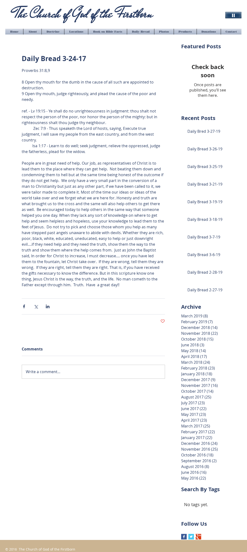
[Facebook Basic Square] (184, 536)
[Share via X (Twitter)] (36, 306)
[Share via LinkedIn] (47, 306)
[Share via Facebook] (24, 306)
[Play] (233, 15)
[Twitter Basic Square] (191, 536)
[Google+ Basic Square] (198, 536)
